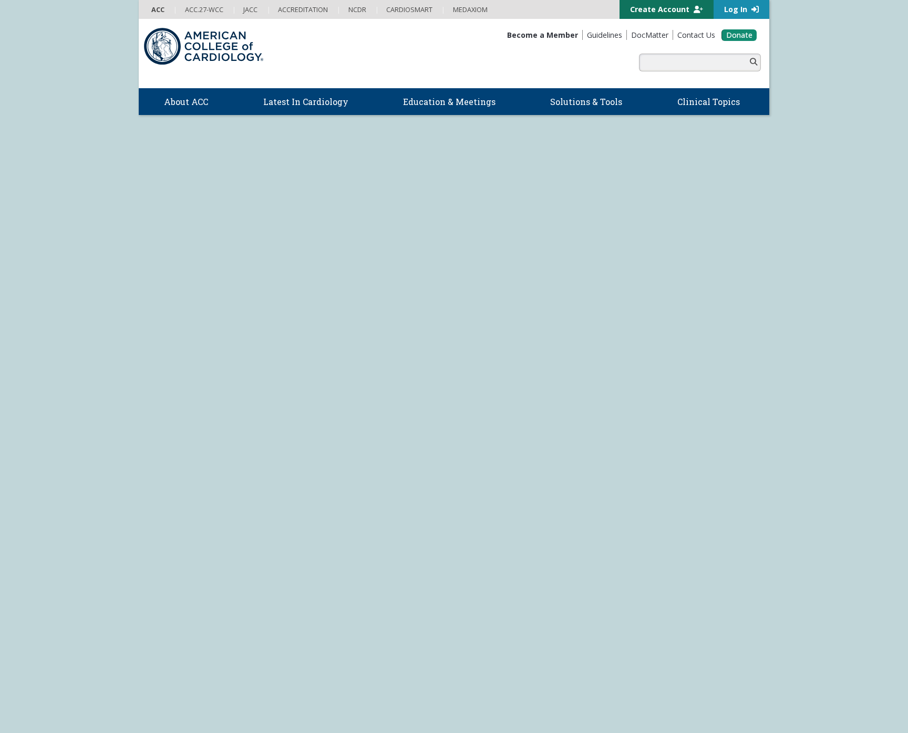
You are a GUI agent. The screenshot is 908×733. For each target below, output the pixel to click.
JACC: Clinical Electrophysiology (506, 632)
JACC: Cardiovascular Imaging (503, 600)
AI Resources (479, 485)
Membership (267, 349)
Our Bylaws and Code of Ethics (194, 464)
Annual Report (706, 686)
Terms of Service (291, 696)
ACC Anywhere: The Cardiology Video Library (372, 484)
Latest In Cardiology (345, 388)
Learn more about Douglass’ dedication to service (551, 295)
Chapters (161, 558)
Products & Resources (338, 474)
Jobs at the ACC (170, 453)
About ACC (169, 388)
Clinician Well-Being (488, 400)
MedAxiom (638, 459)
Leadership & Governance (188, 400)
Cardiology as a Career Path (501, 410)
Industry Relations (175, 474)
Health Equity (167, 432)
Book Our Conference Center (193, 485)
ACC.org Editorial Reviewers (635, 686)
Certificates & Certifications (345, 516)
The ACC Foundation (179, 410)
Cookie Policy (344, 696)
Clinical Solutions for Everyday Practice (517, 442)
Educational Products (491, 464)
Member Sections (335, 349)
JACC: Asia (473, 568)
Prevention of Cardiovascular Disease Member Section (486, 349)
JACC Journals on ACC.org (512, 536)
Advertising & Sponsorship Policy (311, 686)
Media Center (170, 686)
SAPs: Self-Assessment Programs (355, 495)
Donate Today (175, 599)
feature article (574, 222)
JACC (465, 547)
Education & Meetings (349, 451)
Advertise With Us (225, 686)
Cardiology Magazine (335, 410)
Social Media (443, 686)
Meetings (317, 558)
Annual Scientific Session (342, 569)
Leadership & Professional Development (366, 527)
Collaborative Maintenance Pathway (358, 537)
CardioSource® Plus (335, 505)
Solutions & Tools (494, 388)
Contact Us (640, 476)
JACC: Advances (482, 558)
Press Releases (393, 686)
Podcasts (317, 432)
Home (221, 349)
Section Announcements (650, 349)
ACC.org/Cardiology (364, 307)
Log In (736, 9)
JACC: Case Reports (488, 621)
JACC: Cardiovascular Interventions (511, 611)
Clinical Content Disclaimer (544, 686)
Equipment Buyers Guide (498, 474)
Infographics (477, 453)
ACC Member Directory (182, 580)
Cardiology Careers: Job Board (505, 421)
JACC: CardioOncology (491, 590)
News (312, 400)
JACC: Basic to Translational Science (513, 579)
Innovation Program (178, 442)
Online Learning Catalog (340, 463)
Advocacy (161, 421)
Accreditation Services (666, 425)
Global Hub (164, 569)
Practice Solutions (486, 432)
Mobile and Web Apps (493, 495)
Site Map (384, 696)
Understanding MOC (335, 548)
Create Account (661, 9)
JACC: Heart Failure (486, 643)
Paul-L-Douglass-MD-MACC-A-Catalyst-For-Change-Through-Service (224, 160)
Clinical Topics (489, 515)
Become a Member (177, 516)
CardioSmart (643, 442)
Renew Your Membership (187, 527)
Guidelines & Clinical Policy (344, 421)
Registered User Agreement (215, 696)
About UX (483, 686)
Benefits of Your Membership (193, 537)
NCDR (628, 408)
